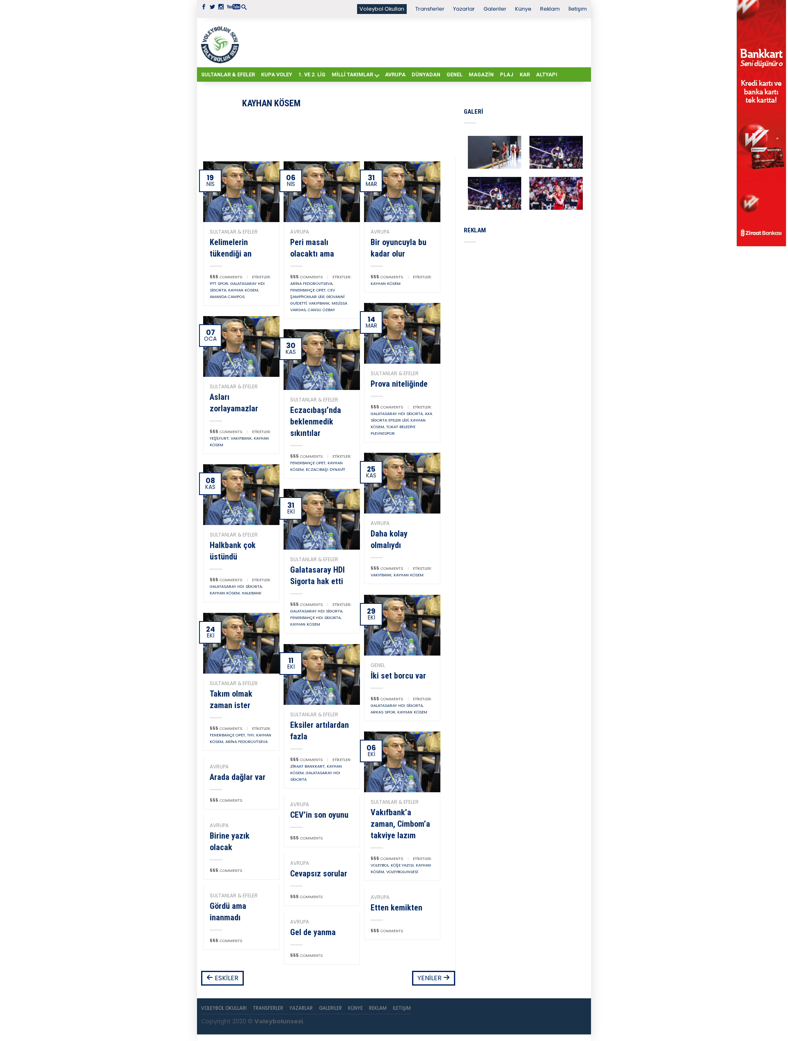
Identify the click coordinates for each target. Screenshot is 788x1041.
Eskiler (225, 978)
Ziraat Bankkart (307, 766)
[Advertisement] (414, 42)
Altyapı (546, 74)
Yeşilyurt (219, 438)
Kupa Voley (276, 74)
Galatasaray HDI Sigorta (397, 413)
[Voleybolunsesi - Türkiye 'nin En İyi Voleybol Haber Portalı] (221, 42)
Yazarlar (464, 8)
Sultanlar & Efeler (228, 74)
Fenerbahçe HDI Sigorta (315, 617)
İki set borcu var (398, 676)
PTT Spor (219, 283)
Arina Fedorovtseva (311, 283)
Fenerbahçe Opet (307, 290)
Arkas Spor (383, 712)
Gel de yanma (313, 932)
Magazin (481, 74)
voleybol (380, 865)
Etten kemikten (396, 908)
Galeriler (494, 8)
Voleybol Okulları (382, 8)
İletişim (577, 8)
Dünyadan (426, 74)
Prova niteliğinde (399, 384)
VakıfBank (319, 303)
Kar (525, 74)
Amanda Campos (227, 296)
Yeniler (430, 978)
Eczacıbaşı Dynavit (325, 469)
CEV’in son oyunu (319, 815)
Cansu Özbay (321, 309)
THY (250, 735)
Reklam (550, 8)
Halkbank (251, 593)
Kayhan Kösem (243, 290)
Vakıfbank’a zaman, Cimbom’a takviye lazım (400, 823)
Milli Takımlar (352, 74)
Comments (226, 277)
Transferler (429, 8)
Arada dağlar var (238, 777)
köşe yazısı (402, 865)
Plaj (506, 74)
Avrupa (395, 74)
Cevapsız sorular (318, 873)
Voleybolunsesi (402, 871)
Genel (455, 74)
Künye (523, 8)
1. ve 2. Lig (311, 74)
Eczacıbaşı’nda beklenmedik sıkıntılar (315, 421)
